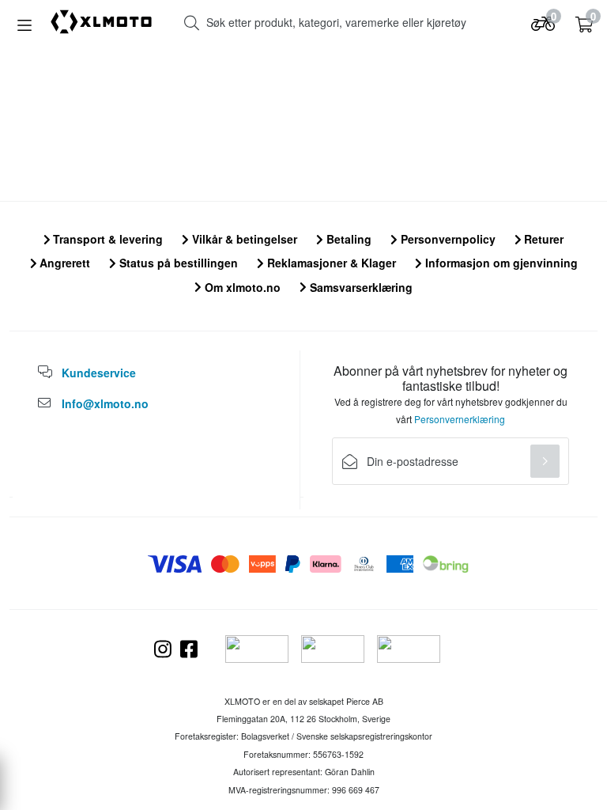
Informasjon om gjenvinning (500, 263)
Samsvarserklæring (360, 287)
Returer (542, 239)
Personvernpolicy (447, 239)
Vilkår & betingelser (243, 239)
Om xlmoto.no (241, 287)
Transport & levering (106, 239)
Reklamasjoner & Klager (330, 263)
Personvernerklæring (459, 419)
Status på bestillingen (177, 263)
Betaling (347, 239)
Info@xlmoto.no (105, 403)
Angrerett (63, 263)
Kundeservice (99, 372)
